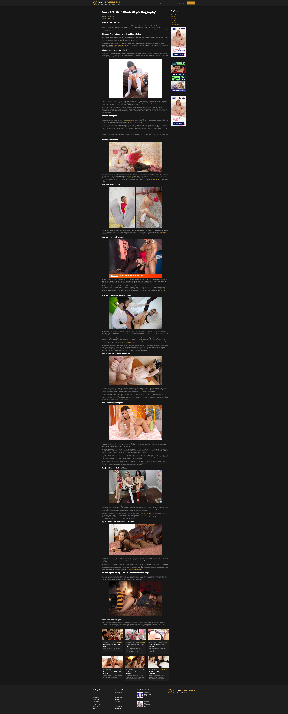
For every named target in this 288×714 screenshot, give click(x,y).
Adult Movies (174, 13)
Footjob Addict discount (148, 513)
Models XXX (96, 701)
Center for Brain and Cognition (118, 45)
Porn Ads (173, 16)
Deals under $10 (97, 699)
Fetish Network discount (155, 179)
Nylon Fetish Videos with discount (133, 569)
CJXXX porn (117, 399)
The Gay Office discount (127, 342)
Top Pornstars (174, 26)
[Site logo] (106, 3)
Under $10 (167, 3)
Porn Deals (154, 3)
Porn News (173, 20)
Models (174, 3)
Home (147, 3)
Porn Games (174, 18)
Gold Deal (191, 3)
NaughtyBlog (180, 3)
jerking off (127, 120)
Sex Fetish (173, 22)
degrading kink (130, 176)
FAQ (94, 708)
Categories (161, 3)
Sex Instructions (175, 24)
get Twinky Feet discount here (125, 396)
